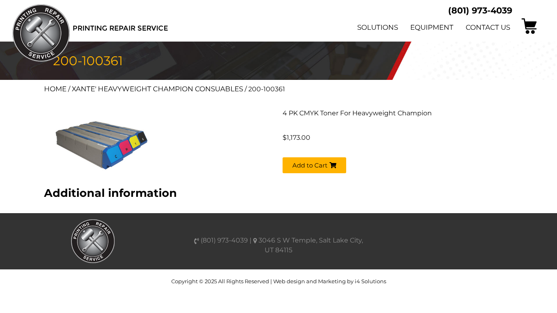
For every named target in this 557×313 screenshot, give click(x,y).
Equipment (431, 27)
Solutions (377, 27)
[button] (314, 165)
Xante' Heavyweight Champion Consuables (157, 89)
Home (55, 89)
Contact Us (488, 27)
